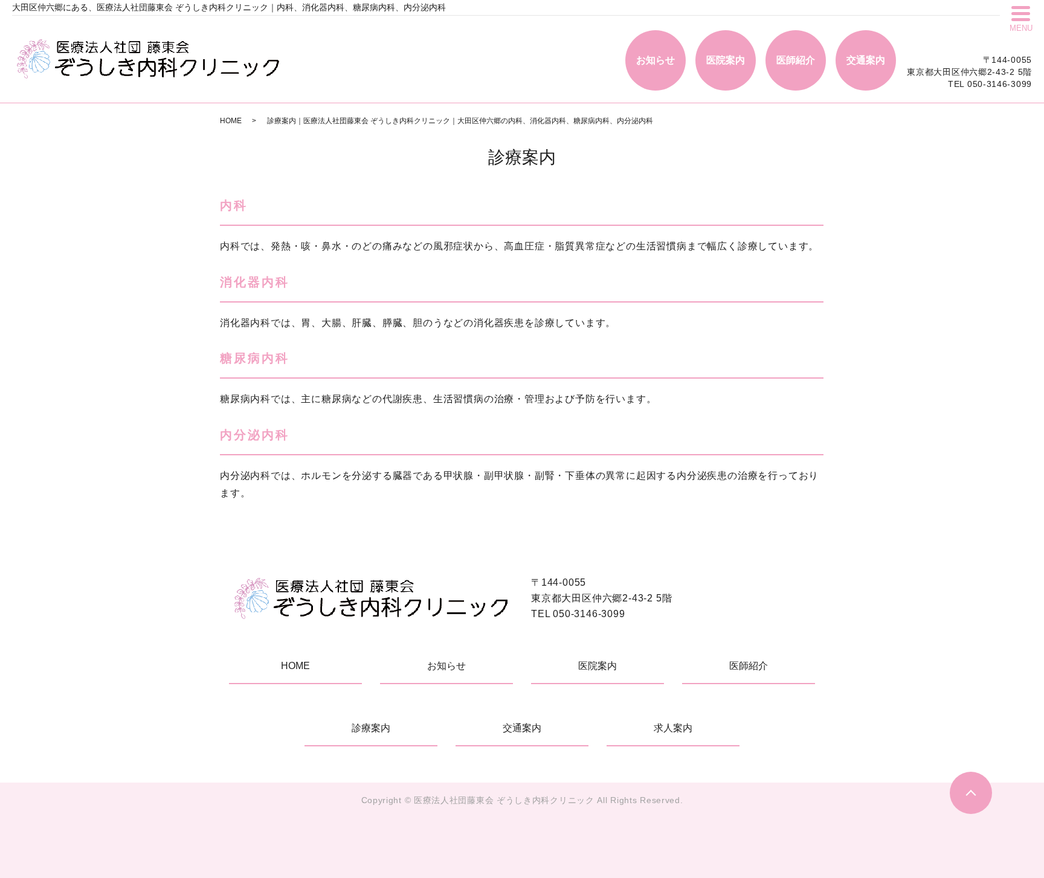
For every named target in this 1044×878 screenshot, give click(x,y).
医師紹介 (795, 60)
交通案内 (865, 60)
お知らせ (655, 60)
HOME (231, 121)
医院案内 (725, 60)
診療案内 (371, 728)
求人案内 (673, 728)
